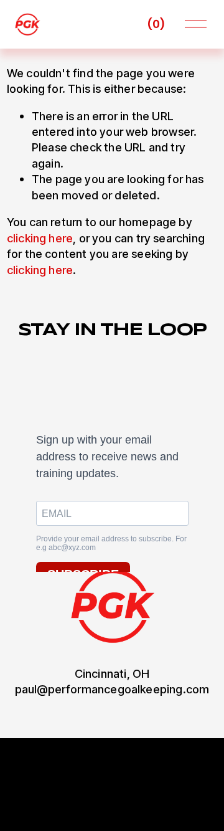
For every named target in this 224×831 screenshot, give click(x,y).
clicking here (40, 238)
